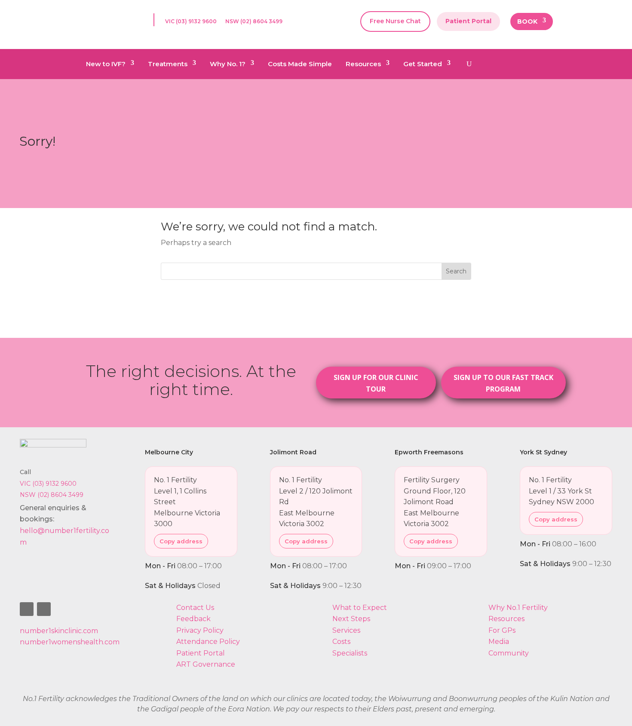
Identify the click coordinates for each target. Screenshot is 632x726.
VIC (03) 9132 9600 (191, 21)
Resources (363, 64)
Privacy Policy (200, 630)
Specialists (349, 653)
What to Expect (359, 607)
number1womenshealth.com (70, 642)
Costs (341, 641)
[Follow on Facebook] (27, 609)
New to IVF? (106, 64)
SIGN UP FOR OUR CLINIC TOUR (376, 383)
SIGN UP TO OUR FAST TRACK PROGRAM (503, 383)
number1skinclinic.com (59, 631)
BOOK (527, 21)
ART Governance (205, 664)
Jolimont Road (293, 452)
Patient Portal (468, 21)
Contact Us (195, 607)
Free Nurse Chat (395, 21)
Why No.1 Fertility (518, 607)
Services (346, 630)
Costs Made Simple (300, 64)
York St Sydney (543, 452)
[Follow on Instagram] (44, 609)
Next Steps (351, 619)
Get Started (422, 64)
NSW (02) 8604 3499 (253, 21)
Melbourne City (169, 452)
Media (498, 641)
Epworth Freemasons (429, 452)
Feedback (193, 619)
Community (508, 653)
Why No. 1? (227, 64)
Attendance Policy (208, 641)
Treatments (167, 64)
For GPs (501, 630)
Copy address (181, 541)
